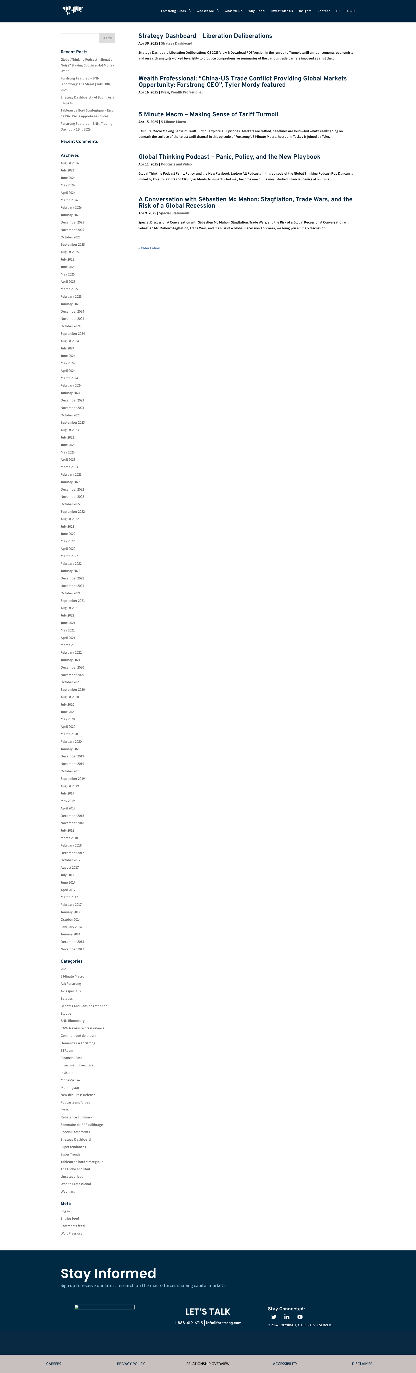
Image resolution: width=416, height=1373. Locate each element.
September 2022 (73, 511)
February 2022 (71, 563)
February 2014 (71, 927)
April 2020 (68, 727)
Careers (53, 1363)
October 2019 (70, 771)
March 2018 (69, 838)
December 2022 (72, 489)
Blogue (66, 1013)
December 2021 (72, 578)
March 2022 (69, 556)
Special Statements (174, 213)
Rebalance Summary (76, 1117)
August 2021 (70, 608)
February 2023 (71, 474)
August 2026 (70, 163)
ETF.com (67, 1050)
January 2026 (70, 215)
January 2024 (70, 393)
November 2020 (72, 675)
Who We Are (205, 11)
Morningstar (70, 1088)
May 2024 (68, 363)
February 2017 (71, 905)
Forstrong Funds (173, 11)
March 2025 (69, 289)
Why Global (256, 11)
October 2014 (70, 919)
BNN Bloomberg (73, 1021)
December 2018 (72, 816)
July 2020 (67, 704)
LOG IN (350, 11)
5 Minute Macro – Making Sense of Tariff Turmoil (208, 115)
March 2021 (69, 645)
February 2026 (71, 207)
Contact (324, 11)
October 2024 (70, 326)
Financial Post (71, 1058)
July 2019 (67, 793)
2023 (64, 969)
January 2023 (70, 482)
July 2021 (67, 615)
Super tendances (73, 1147)
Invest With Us (282, 11)
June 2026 (68, 178)
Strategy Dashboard (176, 43)
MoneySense (70, 1080)
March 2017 (69, 897)
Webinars (68, 1191)
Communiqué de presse (78, 1036)
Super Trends (70, 1154)
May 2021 (68, 630)
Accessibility (285, 1363)
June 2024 (68, 356)
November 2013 (72, 949)
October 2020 (70, 682)
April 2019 (68, 808)
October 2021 (70, 593)
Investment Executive (77, 1065)
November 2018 (72, 823)
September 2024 (73, 333)
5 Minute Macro (173, 122)
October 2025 (70, 237)
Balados (67, 998)
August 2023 (70, 430)
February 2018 (71, 845)
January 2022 (70, 571)
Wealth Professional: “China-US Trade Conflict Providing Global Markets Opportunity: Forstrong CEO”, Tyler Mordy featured (242, 82)
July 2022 (67, 526)
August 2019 (70, 786)
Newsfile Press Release (78, 1095)
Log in (65, 1211)
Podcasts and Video (176, 164)
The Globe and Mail (75, 1169)
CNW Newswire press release (82, 1028)
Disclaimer (362, 1363)
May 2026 (68, 185)
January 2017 (70, 912)
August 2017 (70, 867)
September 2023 (73, 422)
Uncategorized (72, 1176)
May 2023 (68, 452)
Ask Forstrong (71, 983)
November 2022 (72, 497)
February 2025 (71, 296)
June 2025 (68, 267)
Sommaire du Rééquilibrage (82, 1125)
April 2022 (68, 549)
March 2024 (69, 378)
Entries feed (70, 1218)
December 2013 (72, 942)
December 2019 (72, 756)
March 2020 (69, 734)
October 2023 (70, 415)
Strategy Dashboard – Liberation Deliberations (205, 36)
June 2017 (68, 882)
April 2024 (68, 371)
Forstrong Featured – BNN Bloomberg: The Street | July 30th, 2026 (86, 84)
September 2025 (73, 244)
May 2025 (68, 274)
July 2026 (67, 170)
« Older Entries (149, 248)
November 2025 (72, 230)
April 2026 (68, 193)
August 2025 (70, 252)
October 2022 (70, 504)
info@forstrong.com (223, 1323)
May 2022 (68, 541)
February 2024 (71, 385)
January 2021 (70, 660)
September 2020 (73, 689)
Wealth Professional (186, 92)
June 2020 (68, 712)
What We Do (233, 11)
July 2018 (67, 830)
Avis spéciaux (71, 991)
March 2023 (69, 467)
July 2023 (67, 437)
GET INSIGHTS (324, 1276)
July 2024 (67, 348)
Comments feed (73, 1226)
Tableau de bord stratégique (82, 1162)
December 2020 (72, 667)
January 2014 (70, 934)
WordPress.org (71, 1233)
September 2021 (73, 601)
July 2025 (67, 259)
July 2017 (67, 875)
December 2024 (72, 311)
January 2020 (70, 749)
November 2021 (72, 586)
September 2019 (73, 779)
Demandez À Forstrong (78, 1043)
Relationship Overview (207, 1363)
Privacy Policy (131, 1363)
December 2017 (72, 853)
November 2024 (72, 319)
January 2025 (70, 304)
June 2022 (68, 534)
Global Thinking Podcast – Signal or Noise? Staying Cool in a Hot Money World (87, 65)
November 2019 (72, 764)
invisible (67, 1073)
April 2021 (68, 638)
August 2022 (70, 519)
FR (337, 11)
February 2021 (71, 652)
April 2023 (68, 459)
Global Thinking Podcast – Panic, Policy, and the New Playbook (229, 157)
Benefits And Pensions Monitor (84, 1006)
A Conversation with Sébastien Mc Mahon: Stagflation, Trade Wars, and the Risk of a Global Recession (245, 203)
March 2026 (69, 200)
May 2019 (68, 801)
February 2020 (71, 741)
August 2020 (70, 697)
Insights (305, 11)
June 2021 (68, 623)
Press (165, 92)
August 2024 (70, 341)
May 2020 (68, 719)
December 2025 (72, 222)
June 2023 (68, 445)
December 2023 (72, 400)
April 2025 (68, 281)
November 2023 (72, 408)
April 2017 (68, 890)
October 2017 (70, 860)
